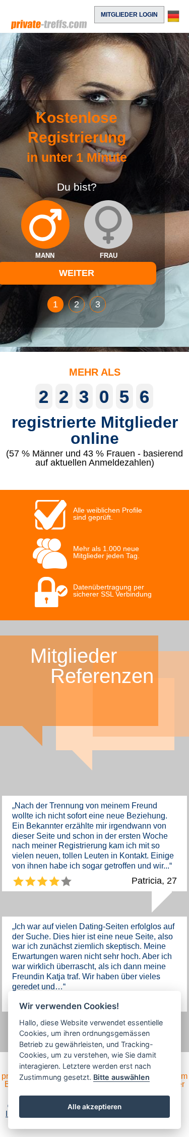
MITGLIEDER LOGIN (129, 14)
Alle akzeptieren (94, 1107)
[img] (45, 224)
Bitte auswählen (121, 1077)
